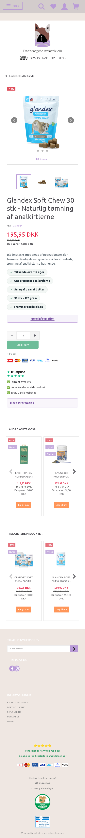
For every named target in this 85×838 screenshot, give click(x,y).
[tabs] (41, 6)
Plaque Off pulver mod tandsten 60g (61, 476)
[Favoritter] (53, 6)
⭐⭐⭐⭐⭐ (42, 745)
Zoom (43, 159)
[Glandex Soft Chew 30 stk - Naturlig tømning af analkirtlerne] (42, 120)
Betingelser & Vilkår (18, 702)
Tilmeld (74, 648)
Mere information (42, 318)
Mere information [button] (22, 402)
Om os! (10, 722)
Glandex (17, 225)
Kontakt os (13, 717)
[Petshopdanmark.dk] (42, 37)
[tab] (42, 403)
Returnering (14, 712)
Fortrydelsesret (16, 707)
